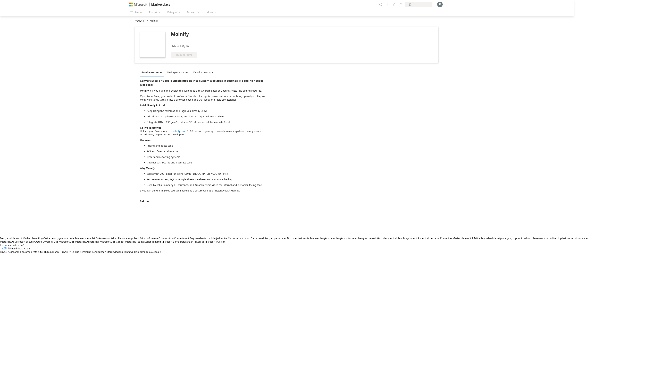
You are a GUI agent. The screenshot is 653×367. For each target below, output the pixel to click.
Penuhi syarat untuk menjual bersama (418, 238)
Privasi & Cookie (70, 252)
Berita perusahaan (183, 241)
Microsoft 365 (66, 241)
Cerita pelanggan (53, 238)
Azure (38, 241)
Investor (220, 241)
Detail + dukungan (203, 72)
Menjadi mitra (219, 238)
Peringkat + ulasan (178, 72)
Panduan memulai (85, 238)
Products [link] (140, 20)
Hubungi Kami (52, 252)
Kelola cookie (153, 252)
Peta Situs (37, 252)
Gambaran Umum (152, 72)
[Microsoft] (138, 4)
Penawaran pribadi (128, 238)
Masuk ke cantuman (239, 238)
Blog (40, 238)
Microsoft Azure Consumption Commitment (165, 238)
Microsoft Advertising (87, 241)
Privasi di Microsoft (204, 241)
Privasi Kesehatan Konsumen (16, 252)
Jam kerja (68, 238)
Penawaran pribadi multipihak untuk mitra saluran (560, 238)
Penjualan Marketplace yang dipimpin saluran (506, 238)
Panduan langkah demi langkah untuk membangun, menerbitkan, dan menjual (353, 238)
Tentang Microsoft (162, 241)
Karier (147, 241)
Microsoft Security (24, 241)
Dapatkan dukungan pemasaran (268, 238)
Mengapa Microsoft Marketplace (18, 238)
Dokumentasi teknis (107, 238)
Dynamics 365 (50, 241)
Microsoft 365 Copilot (112, 241)
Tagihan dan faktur (200, 238)
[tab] (153, 72)
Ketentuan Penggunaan (93, 252)
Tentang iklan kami (134, 252)
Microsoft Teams (134, 241)
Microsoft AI (7, 241)
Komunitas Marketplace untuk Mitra (460, 238)
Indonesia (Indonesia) (12, 245)
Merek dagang (115, 252)
